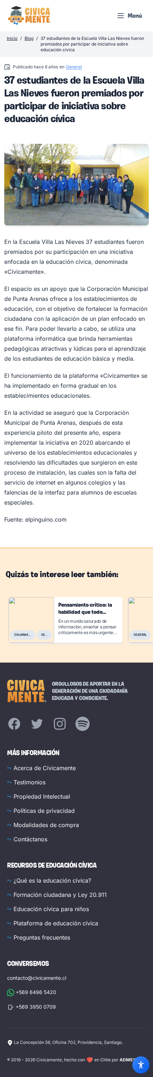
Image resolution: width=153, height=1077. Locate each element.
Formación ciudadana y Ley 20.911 (60, 894)
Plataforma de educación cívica (56, 923)
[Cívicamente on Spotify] (82, 724)
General (74, 66)
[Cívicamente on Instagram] (60, 724)
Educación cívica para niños (51, 909)
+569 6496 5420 (36, 992)
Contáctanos (30, 839)
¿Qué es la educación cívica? (52, 880)
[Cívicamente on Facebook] (14, 724)
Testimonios (30, 782)
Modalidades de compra (46, 824)
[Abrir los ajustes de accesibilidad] (140, 1064)
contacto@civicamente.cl (36, 978)
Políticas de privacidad (44, 810)
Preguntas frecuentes (42, 937)
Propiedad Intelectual (42, 796)
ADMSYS (129, 1059)
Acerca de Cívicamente (45, 768)
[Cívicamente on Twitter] (37, 724)
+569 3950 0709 (36, 1007)
